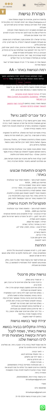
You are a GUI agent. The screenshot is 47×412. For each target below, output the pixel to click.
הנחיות (36, 94)
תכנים (25, 94)
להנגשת (43, 106)
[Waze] (9, 4)
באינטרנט (18, 94)
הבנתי (20, 82)
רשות (16, 103)
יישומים (36, 106)
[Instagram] (6, 4)
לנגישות (31, 94)
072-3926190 (7, 7)
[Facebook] (11, 4)
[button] (3, 12)
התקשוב (10, 103)
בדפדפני (30, 106)
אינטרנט (24, 106)
